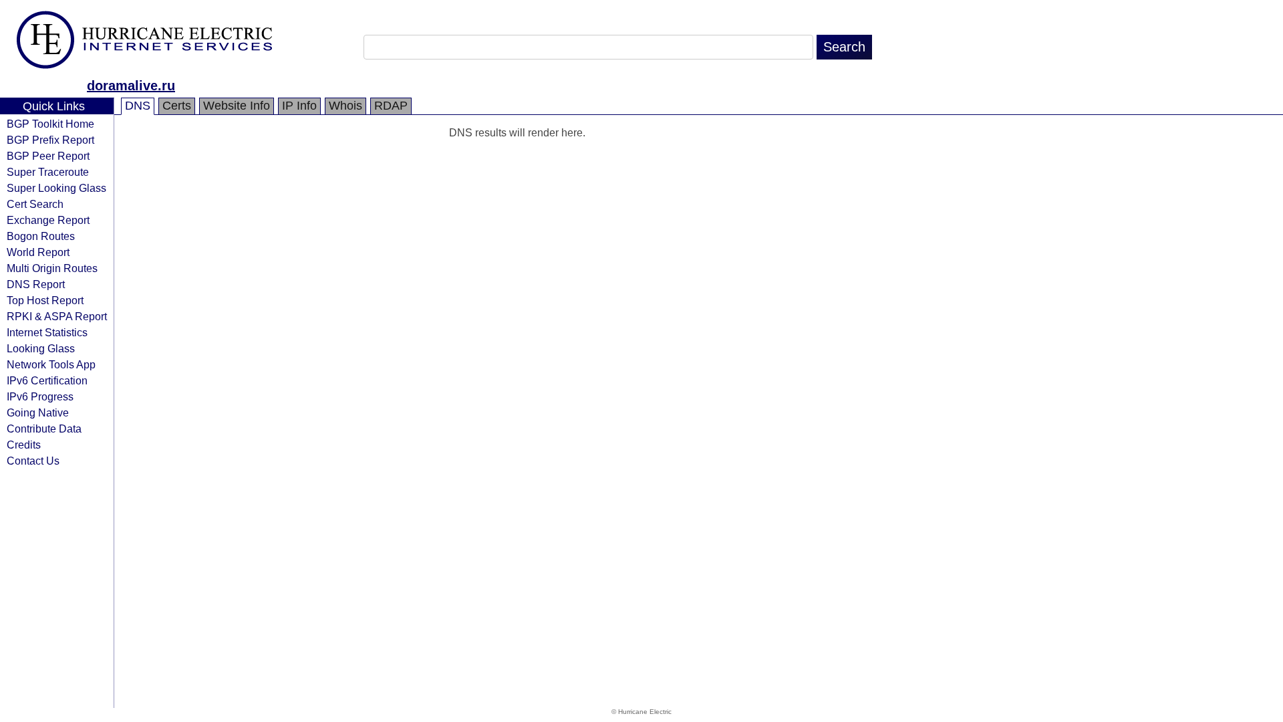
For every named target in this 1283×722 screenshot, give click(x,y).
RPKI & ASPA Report (57, 316)
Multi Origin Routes (52, 268)
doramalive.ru (131, 85)
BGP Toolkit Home (50, 124)
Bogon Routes (41, 236)
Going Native (38, 412)
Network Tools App (51, 364)
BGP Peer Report (48, 156)
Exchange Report (48, 220)
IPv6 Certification (47, 380)
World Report (38, 252)
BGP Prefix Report (50, 140)
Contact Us (33, 461)
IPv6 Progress (40, 396)
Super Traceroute (48, 172)
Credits (24, 445)
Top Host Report (45, 300)
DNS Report (36, 284)
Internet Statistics (47, 332)
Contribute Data (44, 429)
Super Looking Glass (56, 188)
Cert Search (35, 204)
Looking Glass (41, 348)
